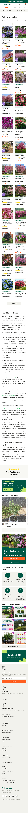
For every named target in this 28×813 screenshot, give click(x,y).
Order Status (4, 748)
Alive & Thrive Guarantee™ (8, 771)
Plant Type (17, 20)
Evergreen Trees (22, 7)
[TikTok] (6, 796)
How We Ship (5, 755)
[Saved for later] (11, 27)
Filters (5, 20)
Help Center (4, 753)
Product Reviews (5, 737)
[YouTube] (13, 796)
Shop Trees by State (6, 732)
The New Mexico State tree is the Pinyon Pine (13, 408)
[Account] (22, 4)
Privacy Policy (5, 768)
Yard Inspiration (5, 741)
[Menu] (3, 4)
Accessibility (4, 778)
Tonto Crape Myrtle (11, 377)
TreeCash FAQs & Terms (7, 760)
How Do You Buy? (8, 489)
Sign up (14, 681)
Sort (11, 20)
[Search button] (20, 4)
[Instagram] (3, 796)
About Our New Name (7, 762)
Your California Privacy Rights (8, 780)
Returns (3, 773)
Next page (13, 303)
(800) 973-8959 (15, 562)
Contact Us (4, 699)
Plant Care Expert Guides (7, 730)
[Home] (7, 4)
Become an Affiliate (6, 739)
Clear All (15, 23)
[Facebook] (9, 796)
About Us (4, 725)
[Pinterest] (16, 796)
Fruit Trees (15, 7)
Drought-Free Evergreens (8, 395)
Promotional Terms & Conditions (9, 782)
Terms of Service (5, 775)
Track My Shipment (6, 714)
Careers (3, 727)
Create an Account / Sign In (8, 716)
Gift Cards (4, 734)
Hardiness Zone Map (6, 757)
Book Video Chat (14, 558)
